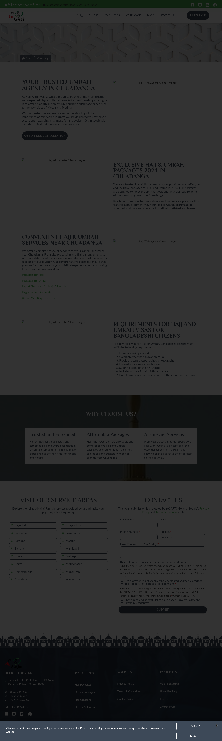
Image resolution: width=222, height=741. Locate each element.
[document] (111, 370)
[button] (218, 725)
